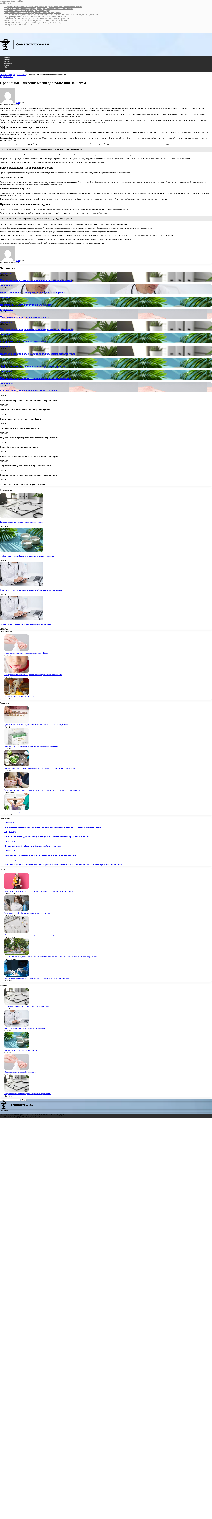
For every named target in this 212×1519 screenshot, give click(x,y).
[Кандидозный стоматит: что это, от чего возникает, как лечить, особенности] (16, 672)
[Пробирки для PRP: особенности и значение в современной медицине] (16, 744)
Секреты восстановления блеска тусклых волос (28, 390)
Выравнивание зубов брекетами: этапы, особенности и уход (27, 11)
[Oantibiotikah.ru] (24, 49)
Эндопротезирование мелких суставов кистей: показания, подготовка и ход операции (36, 17)
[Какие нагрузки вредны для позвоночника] (16, 809)
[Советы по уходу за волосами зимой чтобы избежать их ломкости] (21, 585)
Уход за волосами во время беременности (24, 317)
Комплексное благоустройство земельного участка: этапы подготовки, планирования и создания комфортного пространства (51, 15)
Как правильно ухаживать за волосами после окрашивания (36, 280)
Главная (7, 57)
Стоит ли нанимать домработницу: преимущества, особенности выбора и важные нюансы (38, 9)
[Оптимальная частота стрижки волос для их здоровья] (16, 1026)
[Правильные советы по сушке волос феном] (16, 1048)
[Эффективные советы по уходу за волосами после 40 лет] (16, 650)
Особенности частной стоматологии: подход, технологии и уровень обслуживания (35, 21)
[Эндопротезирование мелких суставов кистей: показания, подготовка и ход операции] (16, 976)
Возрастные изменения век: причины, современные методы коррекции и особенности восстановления (43, 7)
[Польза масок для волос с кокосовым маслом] (21, 517)
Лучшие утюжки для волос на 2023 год (19, 696)
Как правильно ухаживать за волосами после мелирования (35, 378)
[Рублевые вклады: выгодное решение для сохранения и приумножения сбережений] (16, 722)
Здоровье (7, 59)
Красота (7, 61)
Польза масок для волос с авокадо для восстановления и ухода (37, 354)
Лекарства (8, 63)
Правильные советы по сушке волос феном (26, 305)
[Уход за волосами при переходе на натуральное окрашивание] (16, 1091)
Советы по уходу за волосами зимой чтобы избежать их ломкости (31, 590)
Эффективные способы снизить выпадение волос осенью (27, 555)
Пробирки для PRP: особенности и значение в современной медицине (31, 746)
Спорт (6, 67)
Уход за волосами (19, 75)
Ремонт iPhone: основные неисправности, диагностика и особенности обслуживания (36, 19)
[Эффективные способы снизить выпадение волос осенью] (21, 551)
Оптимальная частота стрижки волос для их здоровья (32, 292)
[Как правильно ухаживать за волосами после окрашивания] (16, 1004)
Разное (6, 65)
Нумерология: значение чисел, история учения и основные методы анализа (32, 13)
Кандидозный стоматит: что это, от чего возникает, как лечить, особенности (33, 674)
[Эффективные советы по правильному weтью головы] (21, 620)
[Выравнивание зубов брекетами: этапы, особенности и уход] (16, 911)
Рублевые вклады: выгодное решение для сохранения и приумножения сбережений (36, 724)
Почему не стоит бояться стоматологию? (19, 25)
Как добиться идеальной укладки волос (24, 341)
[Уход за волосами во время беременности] (16, 1069)
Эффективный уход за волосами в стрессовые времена (33, 366)
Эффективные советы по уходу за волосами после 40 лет (26, 653)
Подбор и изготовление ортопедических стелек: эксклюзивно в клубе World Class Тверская (39, 768)
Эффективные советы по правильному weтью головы (26, 624)
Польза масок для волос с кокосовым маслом (21, 521)
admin (18, 103)
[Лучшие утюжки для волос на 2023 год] (16, 694)
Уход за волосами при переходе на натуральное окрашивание (36, 329)
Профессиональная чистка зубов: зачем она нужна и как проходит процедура (33, 23)
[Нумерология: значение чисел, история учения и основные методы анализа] (16, 932)
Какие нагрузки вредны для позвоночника (20, 812)
